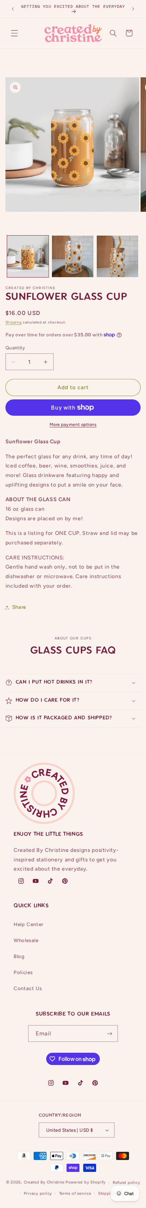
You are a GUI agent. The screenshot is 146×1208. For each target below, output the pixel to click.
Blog (19, 956)
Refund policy (126, 1182)
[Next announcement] (133, 8)
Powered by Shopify (86, 1182)
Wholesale (26, 940)
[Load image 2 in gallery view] (72, 256)
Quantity (15, 347)
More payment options (73, 424)
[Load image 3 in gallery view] (117, 256)
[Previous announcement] (12, 8)
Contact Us (28, 988)
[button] (14, 33)
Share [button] (19, 607)
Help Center (28, 924)
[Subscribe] (109, 1033)
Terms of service (75, 1193)
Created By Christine (44, 1182)
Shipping (13, 322)
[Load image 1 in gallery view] (28, 256)
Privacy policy (38, 1193)
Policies (23, 972)
